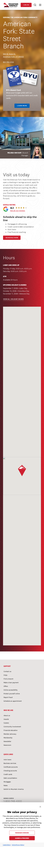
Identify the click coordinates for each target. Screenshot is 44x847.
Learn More (22, 106)
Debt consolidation (10, 778)
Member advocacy (10, 734)
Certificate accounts (11, 767)
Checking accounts (10, 771)
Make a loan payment (11, 683)
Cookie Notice (7, 845)
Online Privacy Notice (18, 845)
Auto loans (7, 760)
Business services (10, 763)
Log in (26, 5)
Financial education (10, 730)
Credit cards (8, 774)
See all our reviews (17, 210)
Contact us (7, 671)
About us (7, 715)
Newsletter (7, 741)
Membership (8, 738)
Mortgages (7, 782)
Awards (6, 719)
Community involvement (12, 727)
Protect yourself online (12, 694)
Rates (6, 785)
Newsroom (7, 745)
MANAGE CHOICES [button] (22, 833)
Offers (6, 686)
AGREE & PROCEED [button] (22, 838)
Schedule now (12, 238)
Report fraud (8, 697)
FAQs (5, 675)
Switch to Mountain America (14, 789)
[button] (39, 5)
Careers (6, 723)
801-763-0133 (8, 62)
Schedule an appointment (13, 701)
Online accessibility (10, 690)
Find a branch (8, 679)
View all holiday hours (13, 299)
